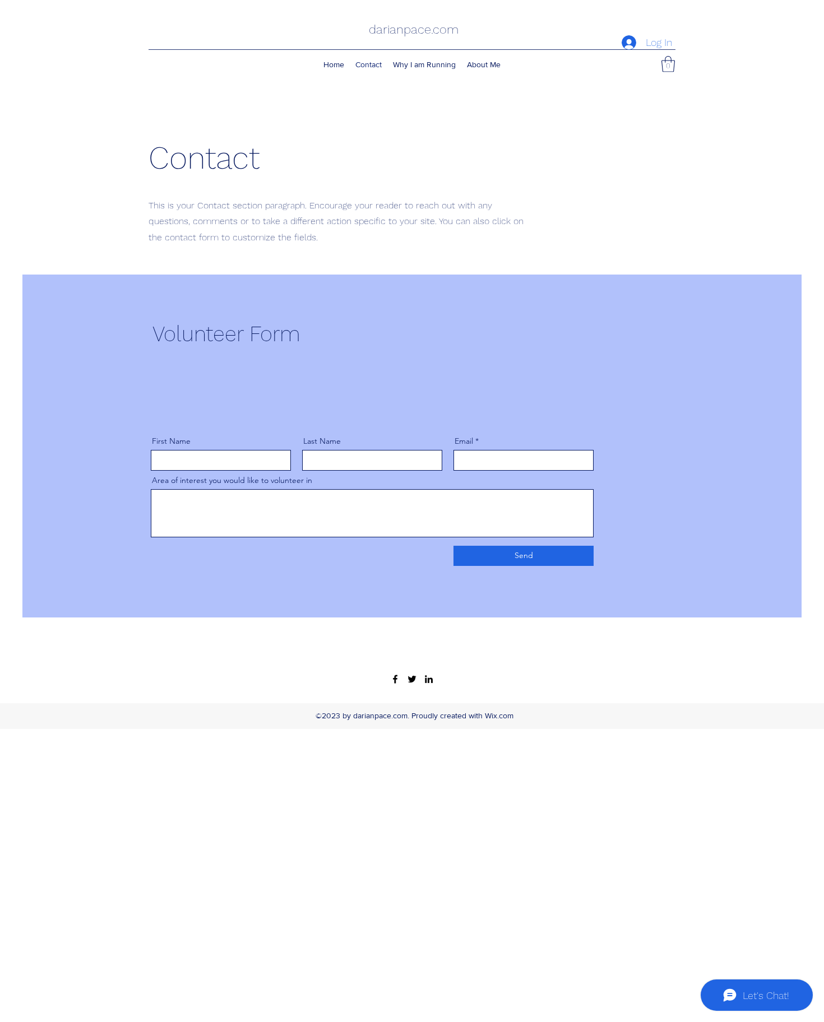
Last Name (322, 441)
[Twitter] (412, 679)
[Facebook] (395, 679)
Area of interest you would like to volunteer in (232, 480)
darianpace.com (414, 29)
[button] (668, 64)
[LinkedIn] (428, 679)
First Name (171, 441)
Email (464, 441)
